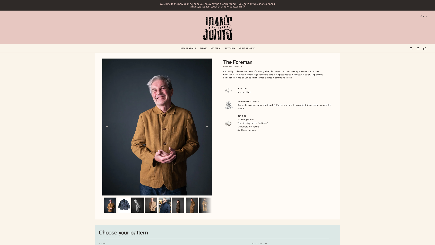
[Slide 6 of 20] (178, 205)
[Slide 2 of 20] (124, 205)
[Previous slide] (106, 127)
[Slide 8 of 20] (205, 205)
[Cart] (424, 48)
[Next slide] (208, 127)
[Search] (411, 48)
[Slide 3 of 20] (137, 205)
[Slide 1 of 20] (110, 205)
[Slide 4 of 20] (151, 205)
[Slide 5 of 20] (165, 205)
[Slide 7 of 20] (192, 205)
